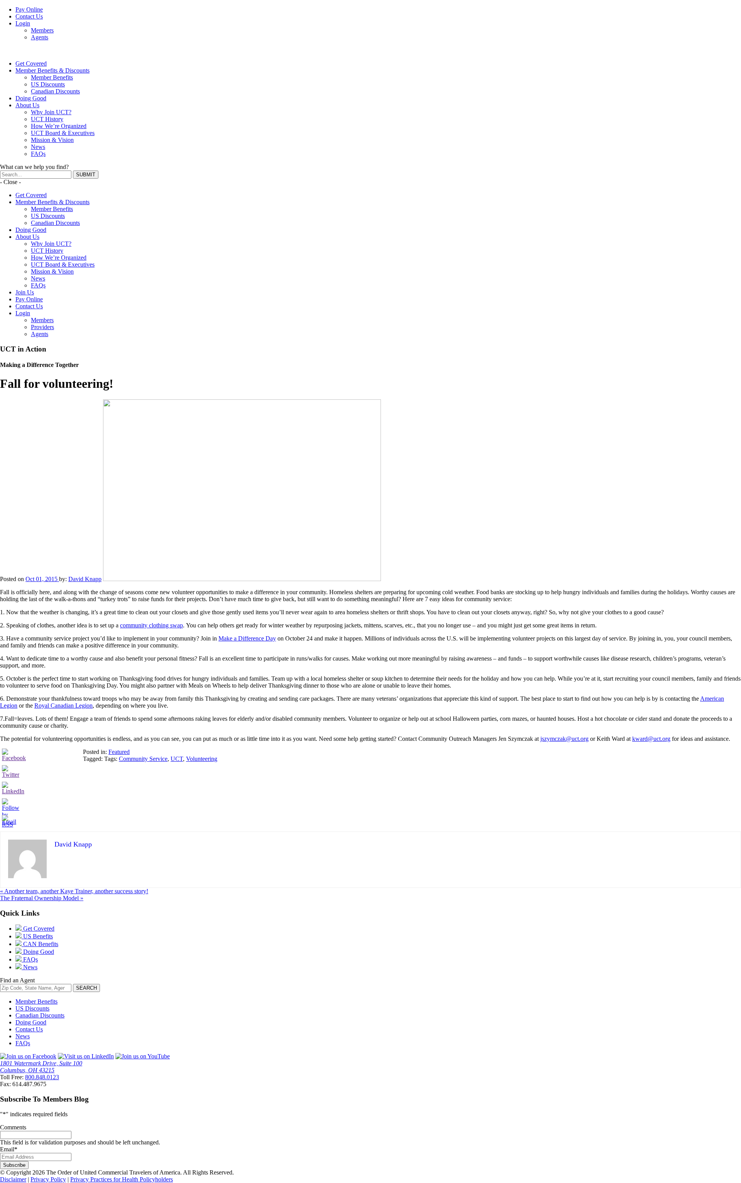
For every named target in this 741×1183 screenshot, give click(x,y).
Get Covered (31, 63)
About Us (27, 105)
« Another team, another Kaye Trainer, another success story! (74, 891)
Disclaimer (13, 1179)
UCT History (47, 119)
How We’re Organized (58, 126)
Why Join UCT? (51, 112)
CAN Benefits (40, 944)
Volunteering (201, 758)
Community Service (143, 758)
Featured (119, 752)
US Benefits (37, 936)
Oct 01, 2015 (42, 579)
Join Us (24, 292)
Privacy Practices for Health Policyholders (121, 1179)
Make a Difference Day (247, 638)
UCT (177, 758)
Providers (42, 327)
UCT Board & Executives (63, 133)
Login (22, 23)
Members (42, 30)
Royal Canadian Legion (63, 705)
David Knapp (85, 579)
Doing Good (30, 98)
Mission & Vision (52, 140)
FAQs (38, 153)
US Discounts (48, 84)
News (38, 147)
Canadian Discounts (55, 91)
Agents (39, 37)
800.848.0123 (42, 1077)
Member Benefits (52, 77)
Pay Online (29, 9)
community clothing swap (151, 625)
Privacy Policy (48, 1179)
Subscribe (14, 1165)
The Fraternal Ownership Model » (41, 898)
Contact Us (29, 16)
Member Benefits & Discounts (52, 70)
